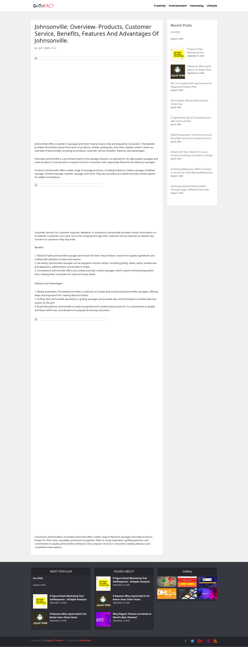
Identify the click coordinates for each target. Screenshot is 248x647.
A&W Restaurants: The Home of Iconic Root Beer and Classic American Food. (191, 136)
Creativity (160, 6)
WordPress (85, 640)
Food (53, 48)
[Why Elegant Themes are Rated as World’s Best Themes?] (103, 619)
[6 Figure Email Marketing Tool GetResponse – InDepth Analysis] (178, 54)
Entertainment (178, 6)
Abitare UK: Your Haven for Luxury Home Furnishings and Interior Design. (192, 153)
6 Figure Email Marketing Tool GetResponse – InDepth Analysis (200, 51)
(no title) (175, 32)
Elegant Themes (54, 640)
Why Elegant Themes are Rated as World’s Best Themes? (132, 615)
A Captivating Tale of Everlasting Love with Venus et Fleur (191, 119)
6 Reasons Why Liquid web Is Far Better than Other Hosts (199, 68)
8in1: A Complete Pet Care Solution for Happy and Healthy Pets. (191, 85)
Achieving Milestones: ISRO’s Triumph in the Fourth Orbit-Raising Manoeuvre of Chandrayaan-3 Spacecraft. (192, 171)
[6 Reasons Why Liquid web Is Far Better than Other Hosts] (178, 72)
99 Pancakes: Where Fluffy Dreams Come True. (189, 102)
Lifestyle (212, 6)
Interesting (197, 6)
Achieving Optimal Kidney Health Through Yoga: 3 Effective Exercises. (190, 188)
